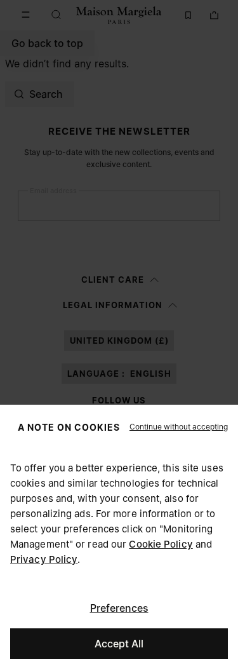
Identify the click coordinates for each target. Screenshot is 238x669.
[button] (178, 427)
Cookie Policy (160, 544)
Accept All (119, 643)
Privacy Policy (43, 559)
